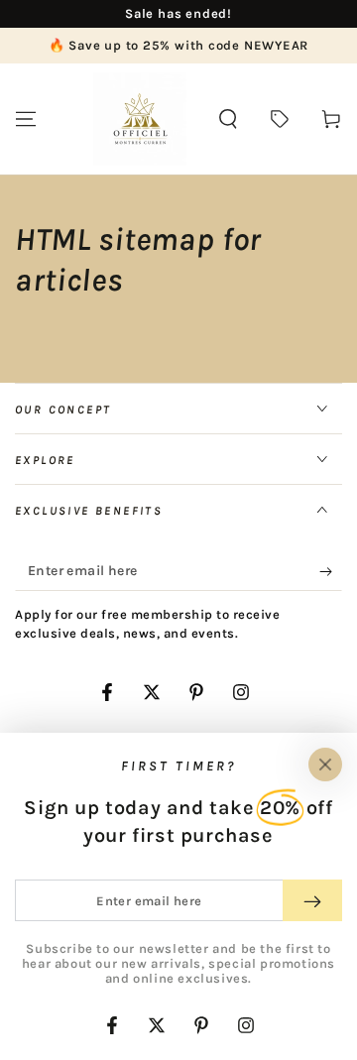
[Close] (325, 764)
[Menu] (26, 119)
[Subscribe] (330, 571)
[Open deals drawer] (279, 119)
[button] (228, 119)
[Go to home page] (139, 119)
